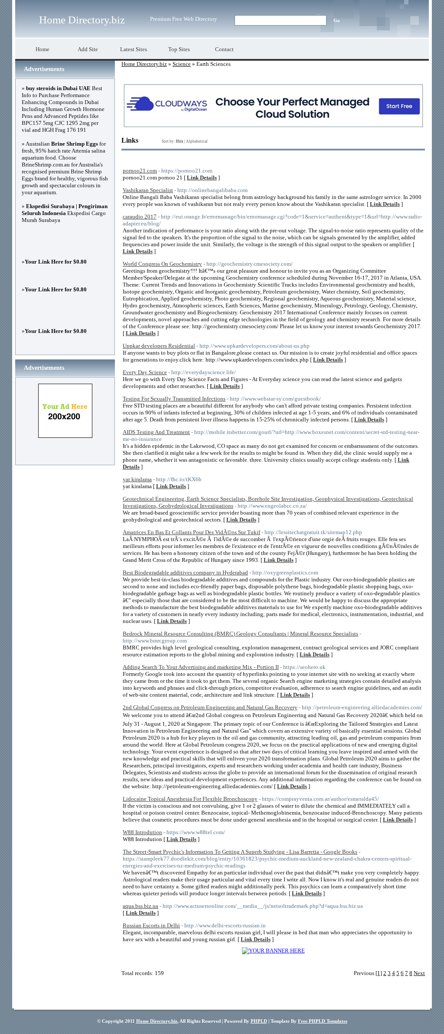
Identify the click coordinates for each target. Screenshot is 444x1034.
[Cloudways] (273, 126)
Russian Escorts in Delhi (151, 925)
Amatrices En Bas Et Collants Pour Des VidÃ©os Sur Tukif (191, 532)
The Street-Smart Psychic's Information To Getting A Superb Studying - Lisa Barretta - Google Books (240, 851)
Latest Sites (133, 49)
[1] (378, 973)
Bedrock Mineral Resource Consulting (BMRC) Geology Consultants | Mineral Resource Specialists (240, 633)
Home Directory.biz (82, 20)
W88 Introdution (142, 832)
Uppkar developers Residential (159, 345)
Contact (224, 49)
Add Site (88, 49)
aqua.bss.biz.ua (140, 906)
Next (419, 973)
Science (182, 64)
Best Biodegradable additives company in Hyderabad (185, 572)
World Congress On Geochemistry (162, 264)
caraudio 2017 (140, 216)
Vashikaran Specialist (148, 190)
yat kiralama (137, 479)
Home (42, 49)
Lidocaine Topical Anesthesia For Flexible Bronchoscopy (190, 799)
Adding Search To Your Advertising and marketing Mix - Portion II (201, 667)
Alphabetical (197, 141)
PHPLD (259, 1021)
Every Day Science (145, 372)
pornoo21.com (140, 170)
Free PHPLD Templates (322, 1021)
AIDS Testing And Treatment (156, 432)
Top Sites (179, 49)
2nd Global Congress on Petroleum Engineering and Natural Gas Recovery (210, 707)
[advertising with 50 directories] (273, 950)
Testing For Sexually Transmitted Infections (174, 398)
